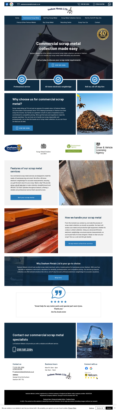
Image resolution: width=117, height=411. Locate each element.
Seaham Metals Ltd (36, 53)
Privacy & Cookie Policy (58, 399)
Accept (109, 408)
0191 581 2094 (19, 367)
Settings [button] (91, 408)
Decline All (100, 408)
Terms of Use (47, 399)
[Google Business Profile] (11, 4)
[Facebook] (7, 4)
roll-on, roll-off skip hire (18, 185)
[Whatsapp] (109, 4)
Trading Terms (70, 399)
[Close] (115, 408)
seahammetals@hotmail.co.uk (24, 372)
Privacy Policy (72, 408)
